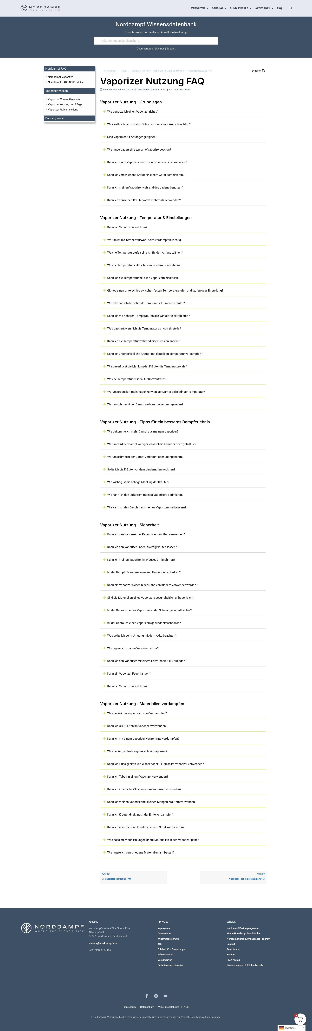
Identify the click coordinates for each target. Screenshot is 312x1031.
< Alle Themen (109, 70)
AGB (160, 944)
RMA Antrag (233, 959)
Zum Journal (233, 949)
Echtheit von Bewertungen (172, 949)
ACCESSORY (262, 8)
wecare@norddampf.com (103, 943)
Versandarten (165, 959)
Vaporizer (198, 8)
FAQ (279, 8)
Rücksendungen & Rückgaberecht (245, 965)
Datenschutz (164, 933)
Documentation (145, 48)
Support (171, 48)
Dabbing (217, 8)
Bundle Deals (239, 8)
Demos (160, 48)
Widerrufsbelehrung (168, 938)
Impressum (164, 928)
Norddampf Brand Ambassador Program (248, 938)
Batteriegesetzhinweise (170, 965)
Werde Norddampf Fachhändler (243, 933)
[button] (258, 71)
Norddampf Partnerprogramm (243, 928)
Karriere (231, 954)
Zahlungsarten (165, 954)
